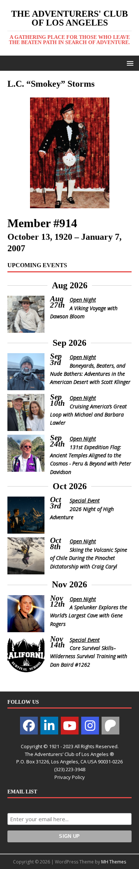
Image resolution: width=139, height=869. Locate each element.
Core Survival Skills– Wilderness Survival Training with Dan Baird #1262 (88, 656)
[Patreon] (110, 725)
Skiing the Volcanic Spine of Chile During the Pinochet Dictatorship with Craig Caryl (88, 558)
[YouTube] (70, 725)
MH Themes (113, 862)
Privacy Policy (69, 777)
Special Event (85, 500)
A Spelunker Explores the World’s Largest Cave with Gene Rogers (88, 615)
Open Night (83, 299)
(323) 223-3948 (69, 769)
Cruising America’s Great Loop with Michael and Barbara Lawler (88, 415)
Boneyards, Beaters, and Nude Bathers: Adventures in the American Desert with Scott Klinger (90, 374)
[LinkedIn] (49, 725)
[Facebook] (29, 725)
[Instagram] (90, 725)
